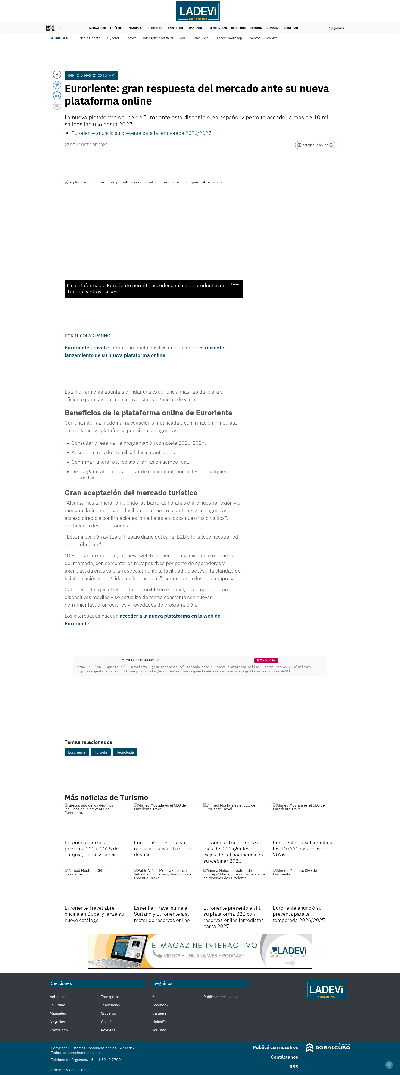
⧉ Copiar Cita (266, 660)
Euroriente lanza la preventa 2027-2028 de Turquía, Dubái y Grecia (92, 848)
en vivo (272, 38)
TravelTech (174, 28)
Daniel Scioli (201, 38)
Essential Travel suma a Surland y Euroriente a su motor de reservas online (162, 913)
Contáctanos (284, 1057)
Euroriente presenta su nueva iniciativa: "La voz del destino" (164, 848)
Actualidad (97, 28)
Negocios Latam (99, 75)
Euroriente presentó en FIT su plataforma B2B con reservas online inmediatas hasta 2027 (233, 916)
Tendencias (218, 28)
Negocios (154, 28)
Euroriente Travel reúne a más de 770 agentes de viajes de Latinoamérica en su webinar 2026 (233, 851)
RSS (293, 1066)
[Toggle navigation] (59, 28)
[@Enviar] (57, 106)
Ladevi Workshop (229, 38)
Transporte (196, 28)
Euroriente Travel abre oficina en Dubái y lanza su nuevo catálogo (94, 913)
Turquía (101, 752)
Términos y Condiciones (69, 1069)
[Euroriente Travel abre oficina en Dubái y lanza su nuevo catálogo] (96, 886)
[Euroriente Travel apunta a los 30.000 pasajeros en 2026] (304, 820)
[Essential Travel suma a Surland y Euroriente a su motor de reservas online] (165, 886)
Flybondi (113, 38)
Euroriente (77, 752)
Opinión (256, 28)
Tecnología (125, 752)
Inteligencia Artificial (158, 38)
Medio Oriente (89, 38)
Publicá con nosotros (275, 1047)
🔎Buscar (291, 28)
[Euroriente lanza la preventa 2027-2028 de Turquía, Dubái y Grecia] (96, 820)
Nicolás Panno (92, 336)
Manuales (136, 28)
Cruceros (238, 28)
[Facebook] (57, 75)
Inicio (73, 75)
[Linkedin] (57, 95)
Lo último (117, 28)
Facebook (160, 1005)
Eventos (254, 38)
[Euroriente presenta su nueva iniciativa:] (165, 820)
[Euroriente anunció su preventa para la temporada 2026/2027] (304, 886)
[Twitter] (57, 85)
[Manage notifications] (389, 1065)
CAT (183, 38)
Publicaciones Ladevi (220, 996)
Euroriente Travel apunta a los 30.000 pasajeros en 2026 (302, 848)
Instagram (161, 1013)
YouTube (159, 1030)
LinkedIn (159, 1021)
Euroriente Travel (85, 347)
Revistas (272, 28)
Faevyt (131, 38)
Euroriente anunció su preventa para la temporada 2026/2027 (141, 132)
